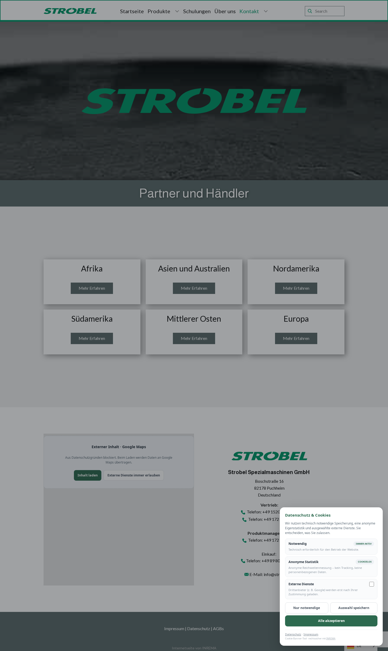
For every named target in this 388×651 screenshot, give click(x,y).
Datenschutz (293, 634)
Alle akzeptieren (331, 621)
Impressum (311, 634)
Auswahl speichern (353, 608)
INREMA (330, 638)
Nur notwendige (306, 608)
